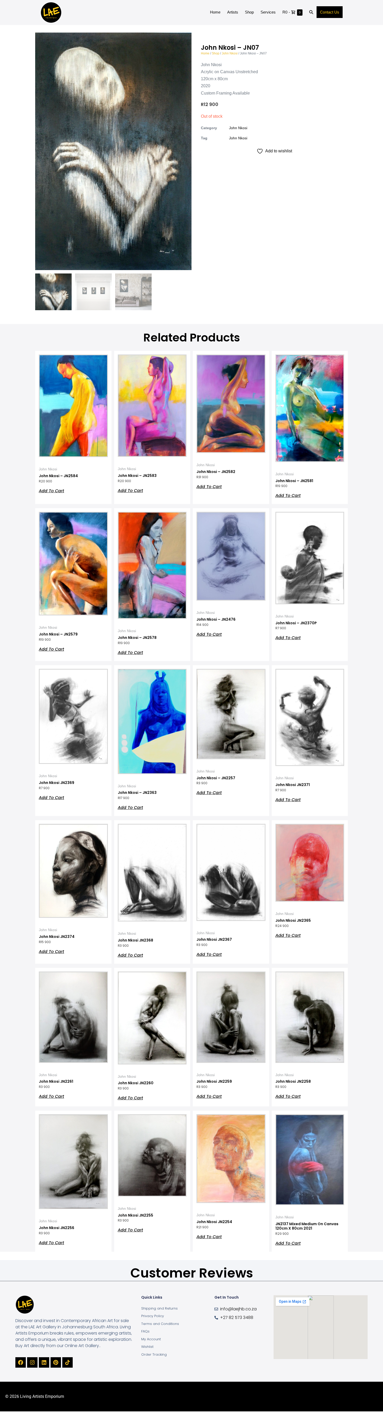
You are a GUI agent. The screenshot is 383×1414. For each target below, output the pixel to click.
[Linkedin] (44, 1362)
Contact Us (329, 12)
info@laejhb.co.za (238, 1309)
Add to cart (51, 490)
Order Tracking (154, 1354)
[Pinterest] (56, 1362)
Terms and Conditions (160, 1323)
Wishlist (147, 1346)
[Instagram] (32, 1362)
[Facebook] (20, 1362)
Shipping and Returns (159, 1308)
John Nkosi (230, 53)
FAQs (145, 1331)
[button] (311, 12)
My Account (151, 1339)
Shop (249, 12)
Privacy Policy (152, 1315)
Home (215, 12)
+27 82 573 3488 (236, 1317)
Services (268, 12)
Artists (232, 12)
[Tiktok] (67, 1362)
